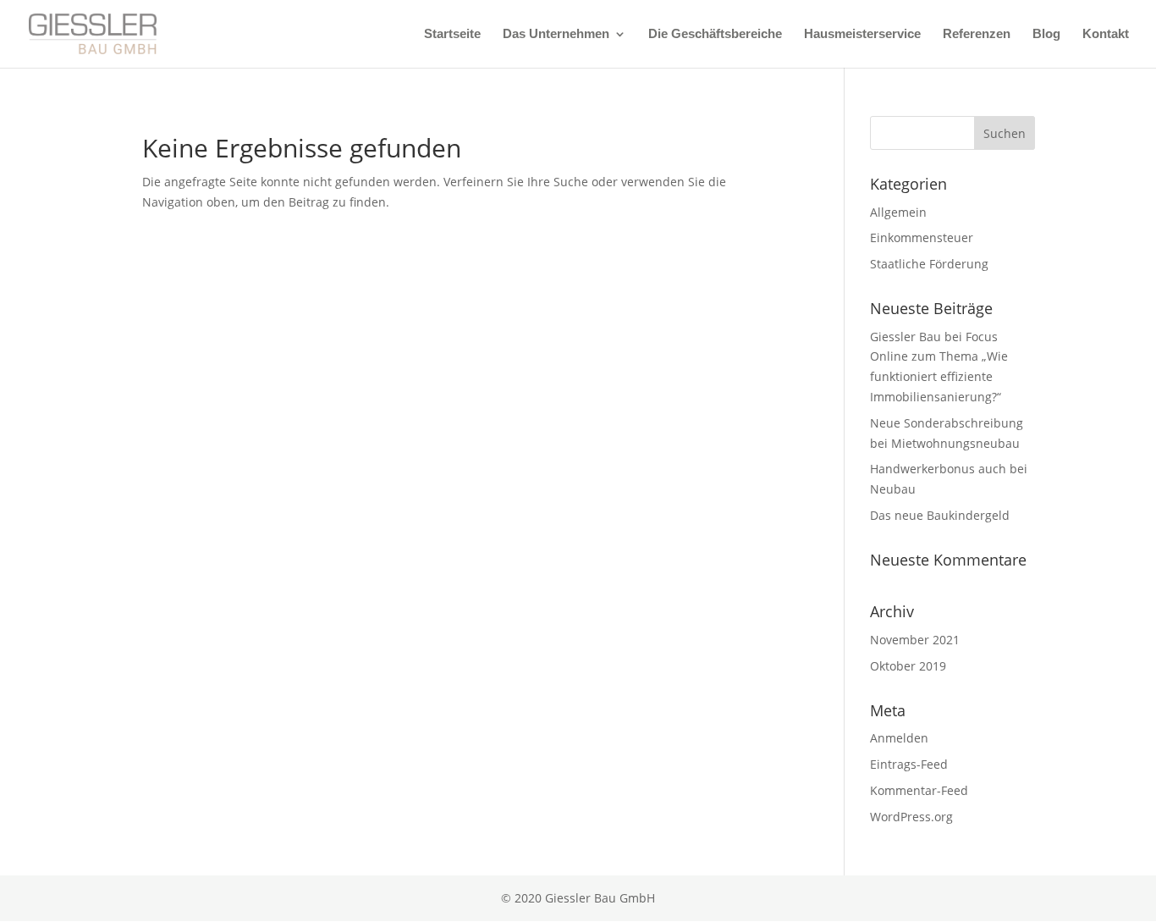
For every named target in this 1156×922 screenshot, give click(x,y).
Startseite (452, 34)
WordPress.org (911, 817)
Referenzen (976, 34)
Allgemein (898, 212)
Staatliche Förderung (929, 264)
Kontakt (1105, 34)
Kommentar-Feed (919, 790)
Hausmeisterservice (862, 34)
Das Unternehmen (556, 34)
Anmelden (899, 738)
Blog (1046, 34)
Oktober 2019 (908, 666)
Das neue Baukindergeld (940, 515)
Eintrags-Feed (909, 764)
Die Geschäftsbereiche (715, 34)
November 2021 (915, 640)
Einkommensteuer (921, 237)
